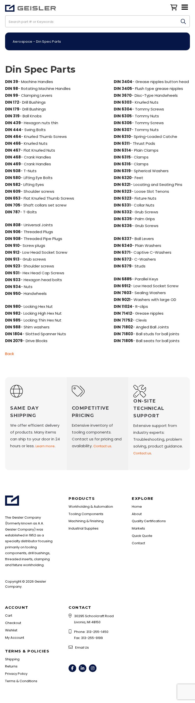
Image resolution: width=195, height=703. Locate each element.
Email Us (82, 647)
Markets (138, 528)
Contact (138, 543)
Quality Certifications (149, 521)
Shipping (12, 659)
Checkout (13, 622)
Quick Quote (142, 535)
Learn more (45, 446)
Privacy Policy (16, 673)
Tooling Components (86, 514)
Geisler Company (30, 11)
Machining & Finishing (86, 521)
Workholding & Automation (91, 506)
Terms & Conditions (21, 681)
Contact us (102, 446)
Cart (8, 615)
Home (137, 506)
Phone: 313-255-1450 (91, 631)
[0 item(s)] (175, 6)
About (137, 514)
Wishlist (11, 630)
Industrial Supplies (84, 528)
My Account (14, 637)
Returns (11, 666)
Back (9, 353)
